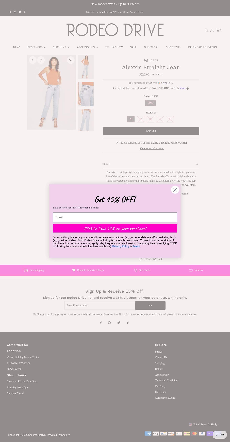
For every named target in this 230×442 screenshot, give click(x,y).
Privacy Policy (120, 246)
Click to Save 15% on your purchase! (115, 228)
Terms (136, 246)
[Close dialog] (175, 189)
